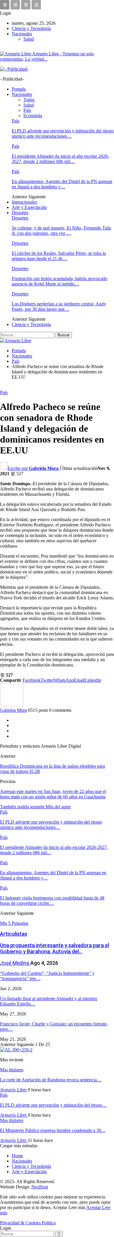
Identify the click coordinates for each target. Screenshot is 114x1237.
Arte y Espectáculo (29, 207)
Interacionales (24, 201)
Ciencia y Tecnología (31, 28)
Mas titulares (11, 1069)
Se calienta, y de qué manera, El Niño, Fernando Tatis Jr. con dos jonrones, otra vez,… (61, 230)
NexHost (39, 1186)
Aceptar (94, 1207)
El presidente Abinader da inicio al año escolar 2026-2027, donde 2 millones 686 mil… (60, 159)
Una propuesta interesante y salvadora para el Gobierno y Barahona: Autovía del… (54, 948)
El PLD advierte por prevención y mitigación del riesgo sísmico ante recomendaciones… (63, 133)
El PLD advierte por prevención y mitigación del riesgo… (53, 1105)
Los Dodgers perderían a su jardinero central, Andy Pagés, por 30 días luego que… (59, 306)
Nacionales (22, 33)
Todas (28, 99)
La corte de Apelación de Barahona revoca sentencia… (50, 1079)
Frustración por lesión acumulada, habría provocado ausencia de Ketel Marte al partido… (59, 281)
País (27, 110)
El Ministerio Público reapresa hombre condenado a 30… (53, 1130)
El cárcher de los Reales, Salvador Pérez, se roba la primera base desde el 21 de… (59, 256)
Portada (19, 89)
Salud (28, 38)
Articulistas (13, 934)
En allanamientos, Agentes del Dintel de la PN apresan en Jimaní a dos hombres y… (62, 184)
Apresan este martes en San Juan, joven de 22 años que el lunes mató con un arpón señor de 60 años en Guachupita (53, 794)
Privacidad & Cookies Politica (28, 1222)
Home (17, 1155)
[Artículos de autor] (11, 704)
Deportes (20, 212)
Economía (32, 115)
